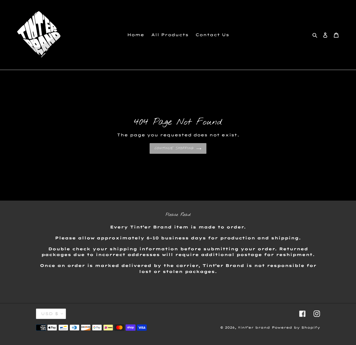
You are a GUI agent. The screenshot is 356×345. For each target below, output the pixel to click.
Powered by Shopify (296, 327)
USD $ (49, 313)
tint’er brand (254, 327)
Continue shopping (174, 148)
